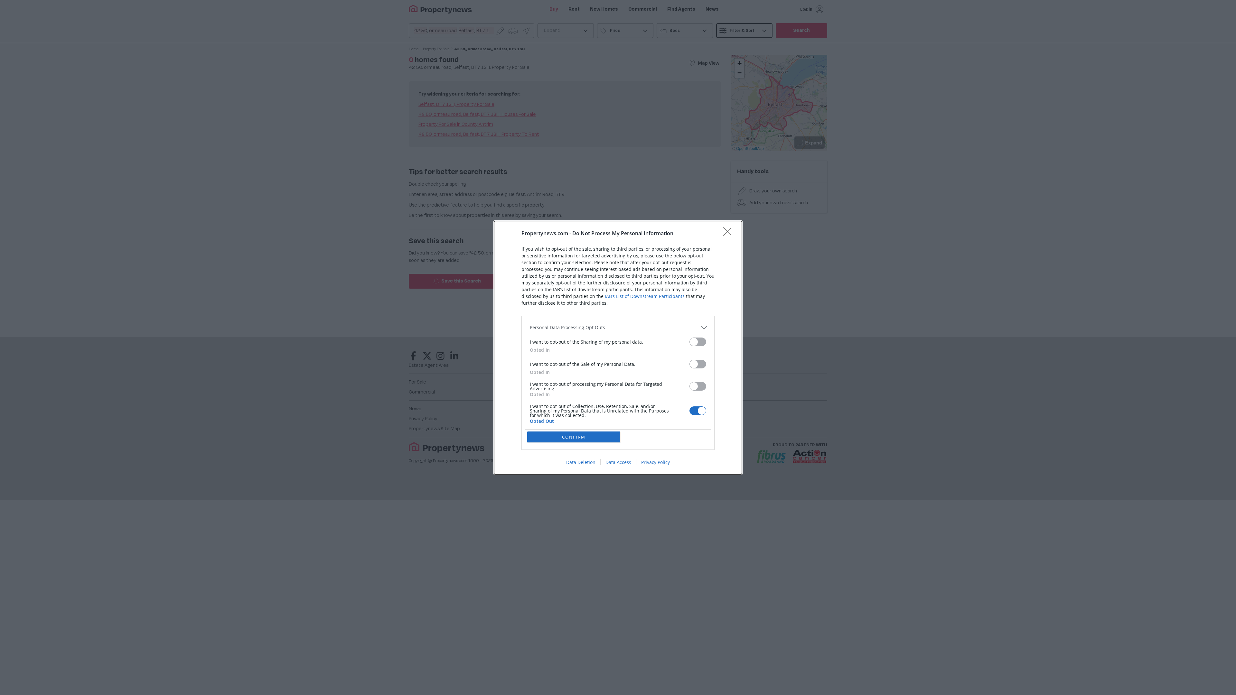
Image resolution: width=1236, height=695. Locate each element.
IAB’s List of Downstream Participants (645, 296)
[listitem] (618, 327)
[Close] (729, 233)
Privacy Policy (655, 462)
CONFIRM (573, 437)
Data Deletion (580, 462)
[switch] (697, 342)
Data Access (618, 462)
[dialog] (618, 347)
